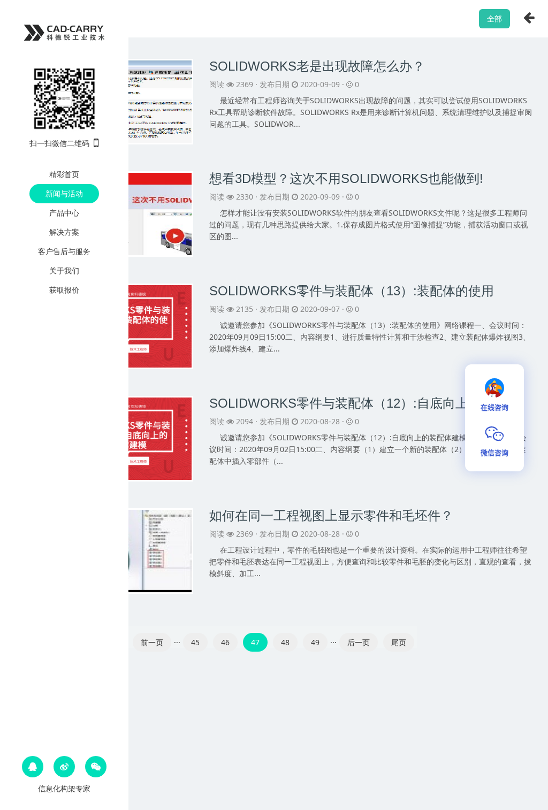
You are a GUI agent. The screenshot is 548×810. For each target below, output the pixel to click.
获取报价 (64, 290)
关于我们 (64, 270)
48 (285, 642)
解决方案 (64, 232)
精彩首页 (64, 174)
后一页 (358, 642)
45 (195, 642)
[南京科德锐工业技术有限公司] (64, 31)
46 (225, 642)
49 (315, 642)
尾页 (398, 642)
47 (255, 642)
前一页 (152, 642)
